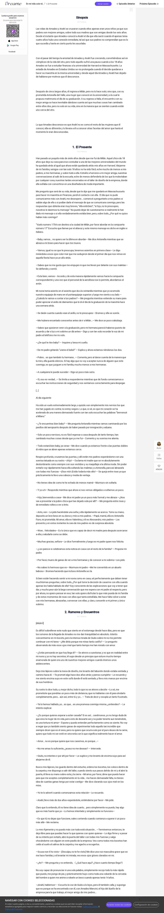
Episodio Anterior (125, 4)
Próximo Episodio (149, 4)
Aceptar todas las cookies (119, 905)
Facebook (12, 52)
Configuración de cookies (146, 905)
